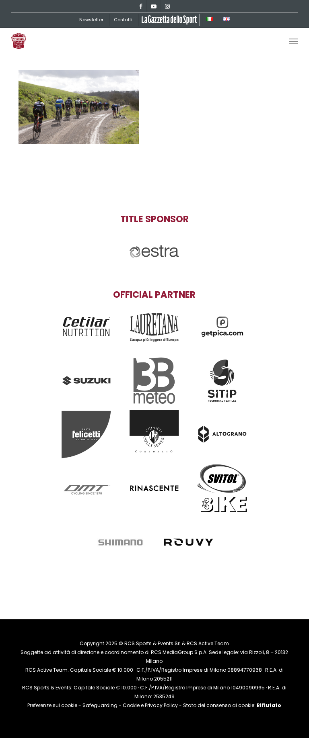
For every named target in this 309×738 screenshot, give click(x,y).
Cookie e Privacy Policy (150, 705)
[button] (293, 41)
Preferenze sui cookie (52, 705)
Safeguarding (99, 705)
